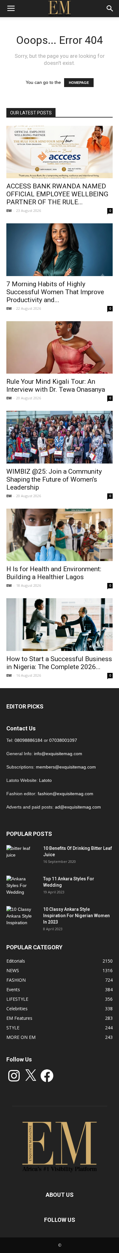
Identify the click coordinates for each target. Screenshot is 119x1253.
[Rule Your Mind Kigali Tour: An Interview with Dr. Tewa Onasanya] (59, 347)
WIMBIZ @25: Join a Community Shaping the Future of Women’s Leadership (54, 479)
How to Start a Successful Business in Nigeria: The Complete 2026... (59, 663)
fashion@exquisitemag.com (65, 793)
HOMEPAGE (79, 83)
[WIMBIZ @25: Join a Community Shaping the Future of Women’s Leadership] (59, 437)
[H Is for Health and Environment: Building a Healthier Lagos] (59, 535)
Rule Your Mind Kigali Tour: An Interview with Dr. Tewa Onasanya (55, 385)
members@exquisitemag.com (66, 766)
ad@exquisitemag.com (78, 806)
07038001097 (63, 740)
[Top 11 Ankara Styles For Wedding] (22, 887)
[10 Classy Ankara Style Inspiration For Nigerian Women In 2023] (22, 917)
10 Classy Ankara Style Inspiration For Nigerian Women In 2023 (76, 916)
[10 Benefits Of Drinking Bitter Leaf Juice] (22, 856)
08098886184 (29, 740)
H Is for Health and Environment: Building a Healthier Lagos (53, 573)
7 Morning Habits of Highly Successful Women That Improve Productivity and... (55, 292)
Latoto (45, 780)
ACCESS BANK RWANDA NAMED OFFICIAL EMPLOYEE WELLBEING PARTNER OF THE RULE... (57, 194)
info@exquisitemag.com (58, 753)
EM (9, 210)
